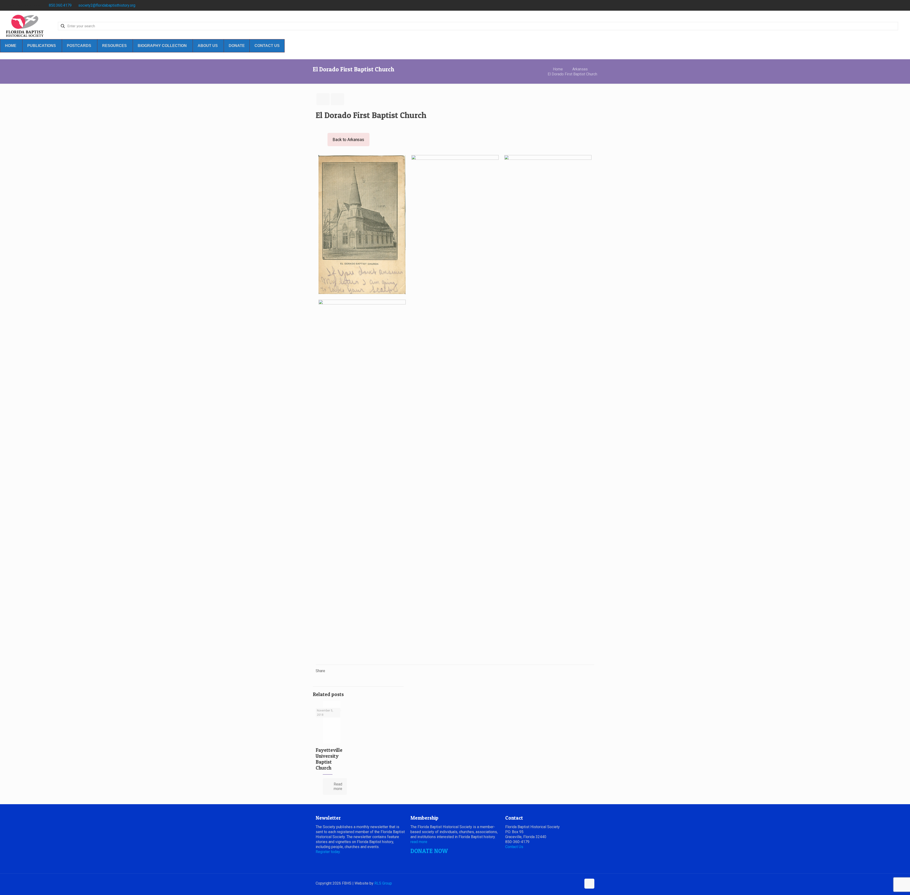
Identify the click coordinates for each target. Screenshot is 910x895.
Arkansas (580, 69)
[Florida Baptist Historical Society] (25, 26)
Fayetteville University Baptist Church (329, 759)
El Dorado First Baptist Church (572, 74)
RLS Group (383, 883)
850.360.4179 (60, 5)
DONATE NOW (429, 850)
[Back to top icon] (589, 884)
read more (418, 842)
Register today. (328, 851)
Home (558, 69)
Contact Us (514, 847)
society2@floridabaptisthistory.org (106, 5)
